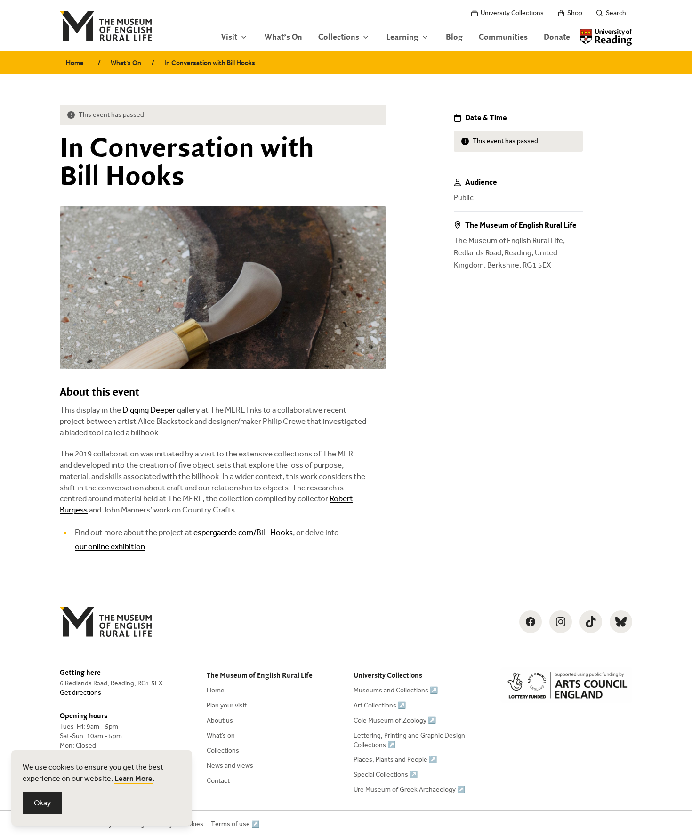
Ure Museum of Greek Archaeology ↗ (409, 790)
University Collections (512, 13)
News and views (230, 766)
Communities (503, 37)
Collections (338, 37)
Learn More (133, 778)
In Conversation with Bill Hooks (209, 63)
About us (220, 720)
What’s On (283, 37)
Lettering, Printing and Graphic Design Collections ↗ (409, 740)
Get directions (80, 693)
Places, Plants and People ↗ (395, 760)
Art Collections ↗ (380, 705)
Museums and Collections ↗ (396, 690)
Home (75, 63)
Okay (42, 802)
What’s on (221, 735)
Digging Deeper (149, 410)
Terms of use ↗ (235, 824)
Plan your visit (227, 705)
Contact (218, 781)
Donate (557, 37)
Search (616, 13)
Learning (402, 37)
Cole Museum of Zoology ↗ (395, 720)
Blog (454, 37)
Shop (574, 13)
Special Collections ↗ (386, 775)
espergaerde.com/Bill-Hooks (243, 532)
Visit (229, 37)
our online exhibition (110, 547)
